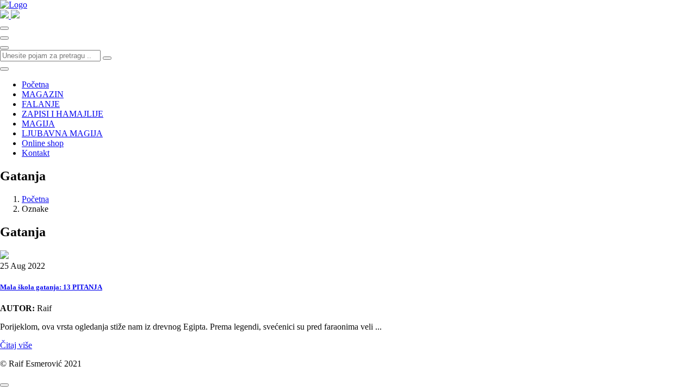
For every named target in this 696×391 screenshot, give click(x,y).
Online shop (43, 143)
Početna (35, 84)
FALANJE (41, 104)
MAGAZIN (43, 94)
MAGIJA (38, 123)
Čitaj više (16, 345)
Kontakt (35, 152)
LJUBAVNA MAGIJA (62, 133)
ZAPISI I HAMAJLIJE (62, 113)
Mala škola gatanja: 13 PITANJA (51, 287)
